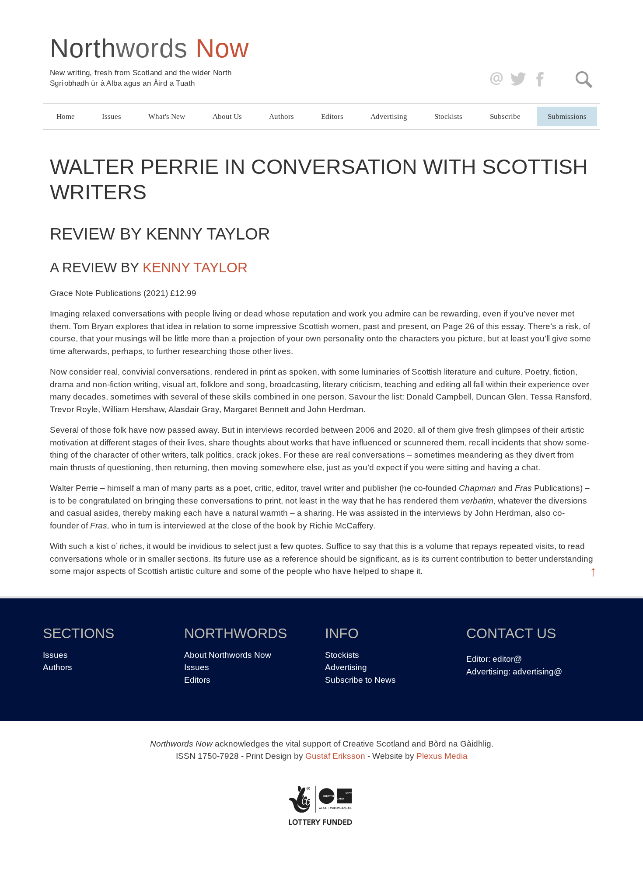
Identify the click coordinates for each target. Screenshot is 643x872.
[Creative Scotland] (321, 805)
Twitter (517, 79)
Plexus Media (442, 756)
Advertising (388, 116)
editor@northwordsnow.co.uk (494, 79)
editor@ (507, 659)
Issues (111, 116)
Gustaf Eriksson (335, 756)
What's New (166, 116)
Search (583, 79)
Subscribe (505, 116)
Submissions (567, 116)
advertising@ (537, 671)
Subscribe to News (360, 679)
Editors (332, 116)
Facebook (540, 79)
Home (65, 116)
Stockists (448, 116)
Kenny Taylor (195, 267)
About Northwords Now (227, 655)
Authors (281, 116)
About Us (227, 116)
